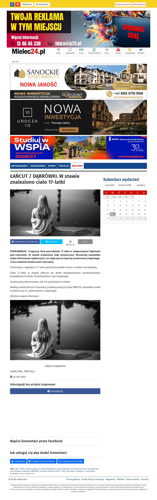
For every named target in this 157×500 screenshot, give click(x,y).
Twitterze (52, 241)
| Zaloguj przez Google (71, 461)
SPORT (52, 166)
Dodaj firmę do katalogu (92, 479)
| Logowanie (19, 461)
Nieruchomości (94, 53)
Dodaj (58, 53)
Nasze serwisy (133, 479)
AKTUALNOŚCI (19, 166)
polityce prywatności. (78, 491)
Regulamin (110, 479)
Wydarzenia (130, 53)
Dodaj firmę (140, 4)
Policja (118, 53)
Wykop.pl (70, 244)
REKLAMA (77, 166)
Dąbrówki (26, 471)
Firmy (107, 53)
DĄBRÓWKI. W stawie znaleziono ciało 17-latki (48, 471)
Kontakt (144, 479)
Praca (81, 53)
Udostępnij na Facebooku (26, 241)
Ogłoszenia (70, 53)
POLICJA (64, 166)
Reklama (27, 4)
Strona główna (73, 479)
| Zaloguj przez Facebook (43, 461)
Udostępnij (56, 391)
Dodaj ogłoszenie (123, 4)
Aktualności (42, 4)
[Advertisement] (31, 416)
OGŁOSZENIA (38, 166)
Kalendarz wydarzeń (121, 179)
